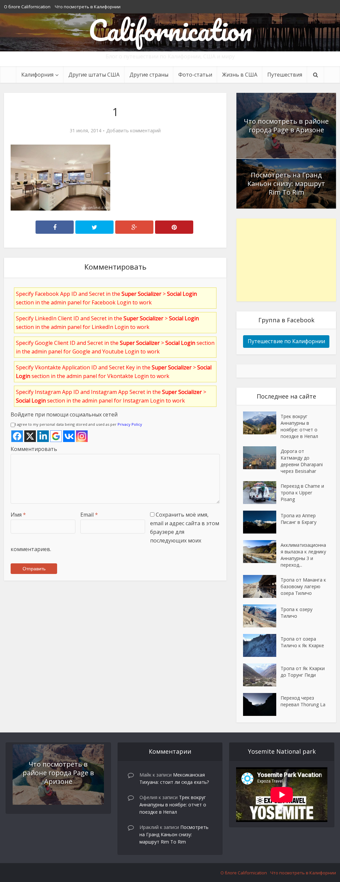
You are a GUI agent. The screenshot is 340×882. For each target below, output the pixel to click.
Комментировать (34, 449)
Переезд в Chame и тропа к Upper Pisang (302, 492)
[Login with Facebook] (17, 436)
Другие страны (148, 74)
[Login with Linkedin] (43, 436)
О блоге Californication (27, 7)
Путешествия (284, 74)
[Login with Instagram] (82, 436)
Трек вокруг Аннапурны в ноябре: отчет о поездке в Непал (299, 426)
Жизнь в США (239, 74)
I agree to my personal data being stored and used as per (78, 424)
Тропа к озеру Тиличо (296, 612)
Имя (18, 514)
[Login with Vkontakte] (69, 436)
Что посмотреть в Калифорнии (88, 7)
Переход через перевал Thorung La (303, 701)
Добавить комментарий (133, 131)
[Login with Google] (56, 436)
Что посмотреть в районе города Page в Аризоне (286, 125)
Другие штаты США (94, 74)
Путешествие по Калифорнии (286, 341)
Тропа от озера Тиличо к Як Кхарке (302, 642)
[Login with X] (30, 436)
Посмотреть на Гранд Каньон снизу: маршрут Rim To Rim (286, 183)
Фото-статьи (195, 74)
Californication (170, 30)
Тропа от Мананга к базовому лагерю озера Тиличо (303, 586)
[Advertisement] (286, 260)
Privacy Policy (130, 424)
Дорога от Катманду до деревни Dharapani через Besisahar (302, 461)
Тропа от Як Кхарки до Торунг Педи (303, 671)
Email (89, 514)
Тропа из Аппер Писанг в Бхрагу (298, 518)
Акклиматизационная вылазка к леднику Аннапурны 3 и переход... (303, 555)
